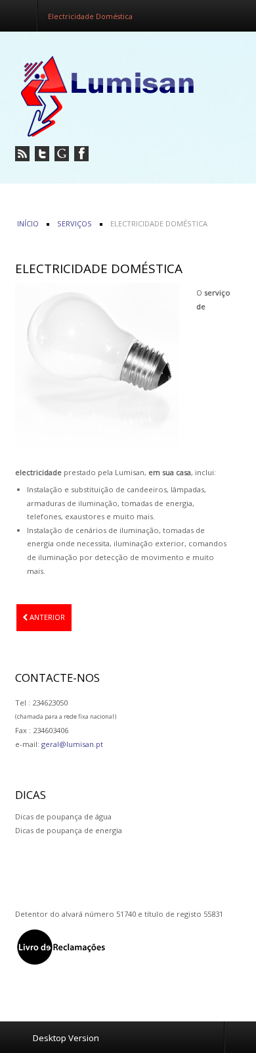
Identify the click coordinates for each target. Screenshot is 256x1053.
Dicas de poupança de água (63, 816)
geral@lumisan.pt (72, 744)
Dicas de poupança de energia (68, 830)
